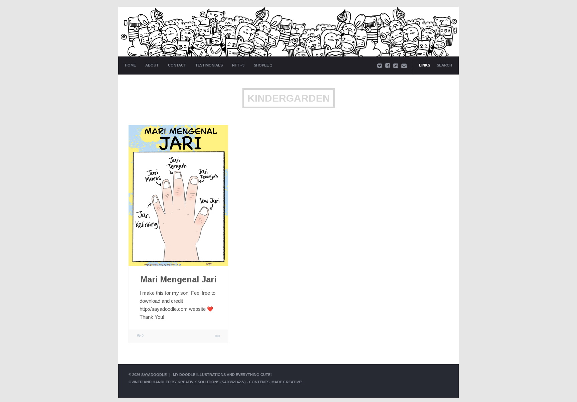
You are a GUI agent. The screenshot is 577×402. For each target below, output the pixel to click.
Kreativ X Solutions (198, 382)
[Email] (404, 66)
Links (424, 65)
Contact (177, 65)
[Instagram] (395, 66)
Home (130, 65)
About (152, 65)
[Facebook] (387, 66)
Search (444, 65)
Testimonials (209, 65)
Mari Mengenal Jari (178, 279)
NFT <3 (238, 65)
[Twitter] (379, 66)
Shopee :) (263, 65)
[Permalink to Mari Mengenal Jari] (178, 195)
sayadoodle (154, 375)
